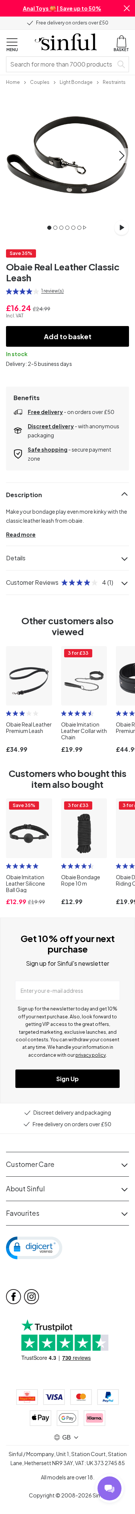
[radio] (9, 291)
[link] (13, 81)
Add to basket (68, 336)
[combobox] (61, 64)
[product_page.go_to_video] (121, 227)
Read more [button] (21, 534)
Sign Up (67, 1079)
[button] (127, 8)
